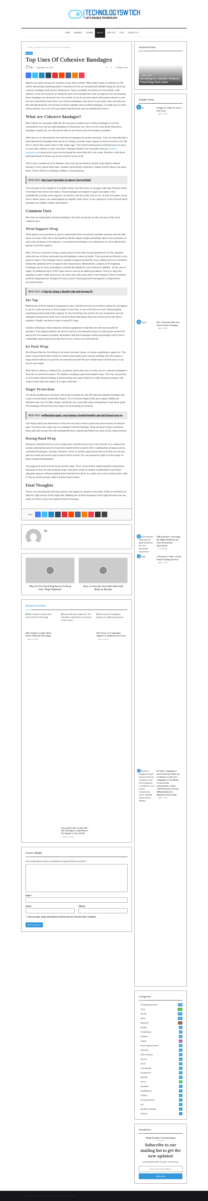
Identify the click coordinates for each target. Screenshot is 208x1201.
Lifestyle (111, 32)
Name (29, 895)
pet (142, 1104)
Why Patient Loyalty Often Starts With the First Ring (38, 634)
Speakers (145, 1086)
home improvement (150, 1045)
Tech (121, 32)
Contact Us (133, 32)
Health (100, 32)
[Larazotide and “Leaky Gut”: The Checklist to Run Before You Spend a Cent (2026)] (76, 719)
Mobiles (144, 1077)
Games (144, 1041)
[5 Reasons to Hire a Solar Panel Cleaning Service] (146, 661)
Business (78, 32)
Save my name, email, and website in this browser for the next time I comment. (62, 917)
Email (29, 906)
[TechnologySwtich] (104, 14)
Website (82, 906)
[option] (160, 69)
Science (144, 1113)
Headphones (146, 1091)
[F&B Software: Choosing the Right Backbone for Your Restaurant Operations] (146, 544)
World (143, 1014)
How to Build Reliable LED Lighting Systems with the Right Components (157, 78)
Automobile (146, 1068)
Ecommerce (146, 1073)
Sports (144, 1059)
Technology (146, 1032)
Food (143, 1063)
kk (32, 67)
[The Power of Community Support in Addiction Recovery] (111, 621)
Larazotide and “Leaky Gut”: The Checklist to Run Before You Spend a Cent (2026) (75, 831)
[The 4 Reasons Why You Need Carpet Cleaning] (146, 427)
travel (143, 1082)
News (143, 1018)
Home (67, 32)
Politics (144, 1095)
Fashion (89, 32)
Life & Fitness (147, 1054)
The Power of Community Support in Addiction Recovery (111, 634)
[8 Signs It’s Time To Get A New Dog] (146, 212)
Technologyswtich (149, 1005)
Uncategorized (148, 1100)
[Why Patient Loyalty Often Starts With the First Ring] (41, 621)
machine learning (148, 1109)
